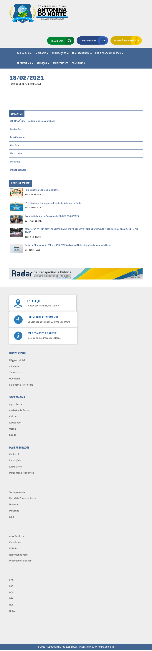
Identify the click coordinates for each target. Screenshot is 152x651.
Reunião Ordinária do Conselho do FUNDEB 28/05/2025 (52, 216)
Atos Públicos (16, 536)
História (14, 145)
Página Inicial (25, 53)
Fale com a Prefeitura (21, 384)
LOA (11, 586)
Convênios (15, 542)
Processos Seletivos (20, 560)
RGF (11, 604)
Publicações (59, 53)
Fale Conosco (60, 63)
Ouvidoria (14, 378)
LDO (11, 580)
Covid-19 (14, 454)
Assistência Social (19, 410)
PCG (11, 592)
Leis (11, 516)
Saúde (12, 434)
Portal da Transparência (22, 498)
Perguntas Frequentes (21, 472)
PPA (11, 598)
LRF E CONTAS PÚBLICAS (108, 53)
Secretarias (24, 63)
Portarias (15, 161)
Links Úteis (16, 153)
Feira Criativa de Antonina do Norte (42, 190)
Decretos (14, 504)
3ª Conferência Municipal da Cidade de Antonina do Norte (53, 203)
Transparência (81, 53)
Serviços (42, 63)
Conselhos (78, 63)
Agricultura (15, 404)
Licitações (16, 129)
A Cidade (41, 53)
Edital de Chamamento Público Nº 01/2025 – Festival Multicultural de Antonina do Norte (67, 245)
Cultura (13, 416)
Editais (13, 548)
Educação (15, 422)
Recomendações (18, 554)
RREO (12, 610)
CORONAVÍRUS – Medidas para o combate (32, 121)
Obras (12, 428)
